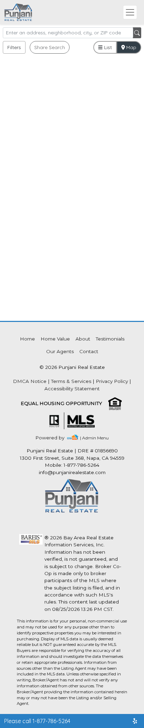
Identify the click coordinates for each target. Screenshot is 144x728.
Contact (88, 351)
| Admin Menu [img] (94, 437)
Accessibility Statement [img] (72, 388)
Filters (14, 47)
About (82, 339)
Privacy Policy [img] (112, 381)
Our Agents (60, 351)
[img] (54, 437)
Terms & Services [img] (71, 381)
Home (27, 339)
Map (130, 47)
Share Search (49, 47)
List (107, 47)
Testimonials (110, 339)
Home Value (55, 339)
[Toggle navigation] (130, 12)
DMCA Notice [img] (29, 381)
